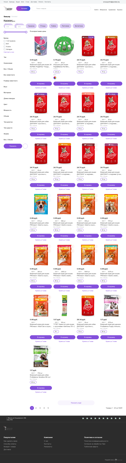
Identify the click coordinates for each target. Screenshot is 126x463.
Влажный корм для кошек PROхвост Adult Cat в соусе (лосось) (40, 325)
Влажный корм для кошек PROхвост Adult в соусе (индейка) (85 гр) (86, 275)
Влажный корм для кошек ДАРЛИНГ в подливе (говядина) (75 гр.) (86, 173)
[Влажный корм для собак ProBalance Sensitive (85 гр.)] (41, 356)
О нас (46, 441)
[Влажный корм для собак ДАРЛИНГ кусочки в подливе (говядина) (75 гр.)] (41, 153)
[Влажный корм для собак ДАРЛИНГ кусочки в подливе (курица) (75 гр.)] (88, 306)
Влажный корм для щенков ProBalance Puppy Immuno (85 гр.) (110, 325)
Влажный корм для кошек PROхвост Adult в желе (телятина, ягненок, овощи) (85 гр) (63, 275)
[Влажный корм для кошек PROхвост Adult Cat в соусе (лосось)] (41, 306)
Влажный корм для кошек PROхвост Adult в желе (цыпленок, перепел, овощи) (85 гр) (111, 275)
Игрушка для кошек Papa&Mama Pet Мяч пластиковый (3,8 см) (61, 66)
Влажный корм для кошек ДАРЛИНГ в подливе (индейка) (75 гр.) (110, 66)
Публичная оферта (91, 447)
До (17, 24)
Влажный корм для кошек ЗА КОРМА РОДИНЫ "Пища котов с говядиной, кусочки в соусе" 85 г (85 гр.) (41, 66)
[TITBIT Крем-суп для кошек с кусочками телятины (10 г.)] (64, 306)
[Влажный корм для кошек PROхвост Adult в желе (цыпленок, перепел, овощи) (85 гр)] (111, 255)
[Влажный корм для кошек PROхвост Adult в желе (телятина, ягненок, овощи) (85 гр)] (64, 255)
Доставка (7, 449)
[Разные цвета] (54, 77)
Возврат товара (10, 447)
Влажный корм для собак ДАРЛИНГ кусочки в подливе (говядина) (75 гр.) (40, 173)
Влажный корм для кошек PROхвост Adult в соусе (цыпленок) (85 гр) (110, 224)
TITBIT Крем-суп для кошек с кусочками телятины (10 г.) (64, 325)
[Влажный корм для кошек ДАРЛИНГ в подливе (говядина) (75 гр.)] (88, 153)
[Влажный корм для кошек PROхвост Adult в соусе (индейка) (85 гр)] (88, 255)
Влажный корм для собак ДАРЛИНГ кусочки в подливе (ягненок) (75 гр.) (39, 123)
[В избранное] (49, 37)
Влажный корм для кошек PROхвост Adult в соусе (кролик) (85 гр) (63, 224)
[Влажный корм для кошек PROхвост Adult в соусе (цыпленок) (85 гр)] (111, 204)
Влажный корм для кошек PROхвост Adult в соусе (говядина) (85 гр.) (86, 224)
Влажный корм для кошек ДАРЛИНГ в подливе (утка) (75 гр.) (110, 173)
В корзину (41, 84)
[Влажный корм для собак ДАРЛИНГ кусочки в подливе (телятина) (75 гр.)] (64, 103)
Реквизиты (48, 447)
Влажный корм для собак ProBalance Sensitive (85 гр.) (40, 376)
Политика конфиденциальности (96, 441)
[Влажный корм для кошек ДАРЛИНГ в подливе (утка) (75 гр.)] (111, 153)
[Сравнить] (49, 42)
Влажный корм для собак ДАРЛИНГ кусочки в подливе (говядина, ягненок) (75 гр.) (87, 66)
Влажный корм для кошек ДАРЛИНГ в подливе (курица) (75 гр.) (63, 173)
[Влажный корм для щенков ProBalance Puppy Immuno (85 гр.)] (111, 306)
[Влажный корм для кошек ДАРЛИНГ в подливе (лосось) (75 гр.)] (88, 103)
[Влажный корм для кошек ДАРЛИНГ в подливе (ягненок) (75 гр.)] (111, 103)
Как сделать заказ (10, 441)
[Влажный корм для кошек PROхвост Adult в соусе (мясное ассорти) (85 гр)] (41, 255)
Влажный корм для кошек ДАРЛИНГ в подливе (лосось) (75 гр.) (86, 123)
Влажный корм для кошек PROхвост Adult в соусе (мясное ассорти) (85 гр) (39, 275)
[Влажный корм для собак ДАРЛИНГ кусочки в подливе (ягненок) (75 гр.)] (41, 103)
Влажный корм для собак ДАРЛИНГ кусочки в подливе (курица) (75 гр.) (86, 325)
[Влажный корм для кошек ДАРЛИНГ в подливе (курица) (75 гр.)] (64, 153)
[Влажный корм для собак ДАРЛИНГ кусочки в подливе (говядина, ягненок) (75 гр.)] (88, 46)
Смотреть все (9, 52)
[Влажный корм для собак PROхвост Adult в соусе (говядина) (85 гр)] (41, 204)
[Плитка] (117, 31)
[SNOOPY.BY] (8, 8)
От (6, 24)
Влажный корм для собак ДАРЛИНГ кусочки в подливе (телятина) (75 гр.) (63, 123)
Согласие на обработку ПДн (94, 444)
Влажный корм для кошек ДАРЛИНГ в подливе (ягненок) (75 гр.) (110, 123)
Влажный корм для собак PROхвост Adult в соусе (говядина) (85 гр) (39, 224)
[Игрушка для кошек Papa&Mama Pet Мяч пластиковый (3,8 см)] (64, 46)
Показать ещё (76, 403)
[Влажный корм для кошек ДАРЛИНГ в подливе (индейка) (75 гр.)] (111, 46)
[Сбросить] (25, 146)
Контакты (47, 444)
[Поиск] (34, 8)
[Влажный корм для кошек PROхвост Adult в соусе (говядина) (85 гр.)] (88, 204)
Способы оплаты (10, 444)
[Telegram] (5, 457)
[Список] (120, 31)
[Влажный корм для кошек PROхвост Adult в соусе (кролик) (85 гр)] (64, 204)
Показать (13, 146)
